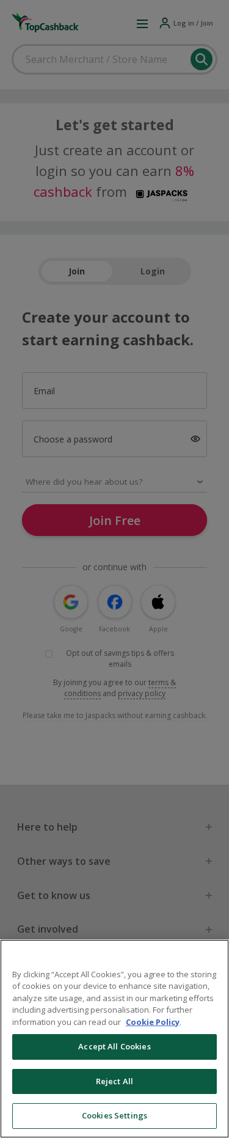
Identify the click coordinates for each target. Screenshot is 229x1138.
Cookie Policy (153, 1021)
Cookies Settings (114, 1115)
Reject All (114, 1081)
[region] (114, 1038)
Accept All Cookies (114, 1046)
